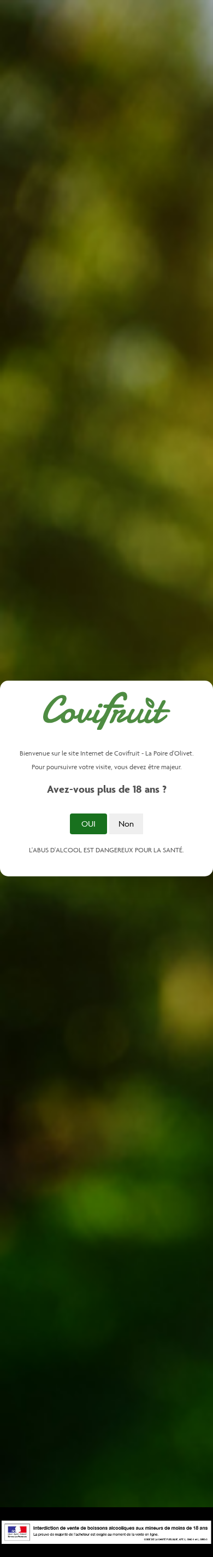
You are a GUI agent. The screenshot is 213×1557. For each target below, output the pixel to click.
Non (126, 823)
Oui (88, 823)
